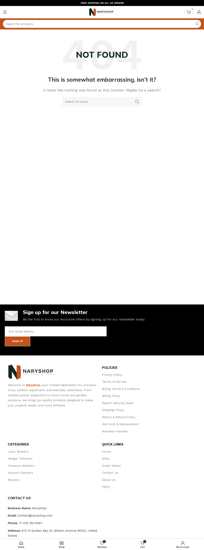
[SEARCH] (197, 24)
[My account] (199, 12)
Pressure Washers (21, 466)
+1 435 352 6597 (30, 523)
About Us (108, 480)
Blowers (14, 480)
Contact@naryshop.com (35, 515)
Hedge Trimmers (20, 458)
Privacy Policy (112, 375)
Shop (105, 458)
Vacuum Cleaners (20, 473)
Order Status (111, 466)
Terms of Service (114, 382)
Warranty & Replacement (120, 424)
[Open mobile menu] (5, 12)
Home (106, 451)
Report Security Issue (117, 403)
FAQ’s (106, 487)
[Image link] (32, 372)
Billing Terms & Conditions (121, 389)
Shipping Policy (113, 410)
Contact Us (110, 473)
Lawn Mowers (18, 451)
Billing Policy (111, 396)
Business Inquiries (115, 431)
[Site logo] (102, 12)
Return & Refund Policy (118, 417)
